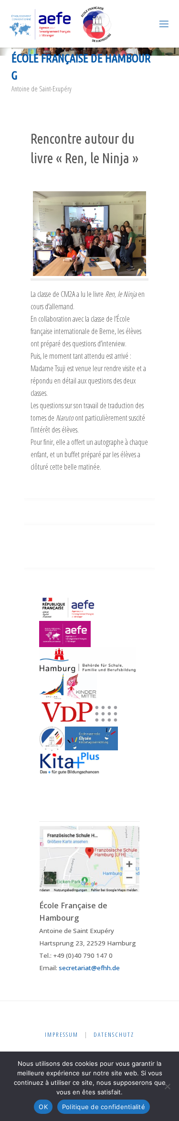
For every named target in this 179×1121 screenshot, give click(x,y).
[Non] (167, 1086)
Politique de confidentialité (103, 1107)
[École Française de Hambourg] (61, 24)
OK (43, 1107)
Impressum (61, 1034)
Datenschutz (114, 1034)
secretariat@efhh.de (89, 968)
